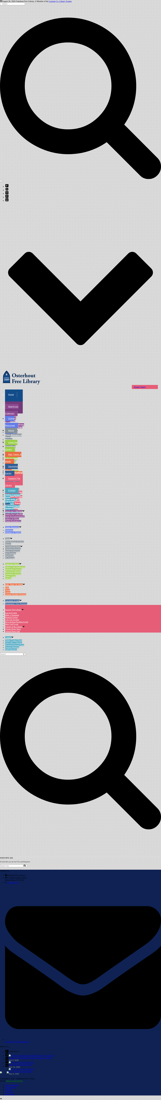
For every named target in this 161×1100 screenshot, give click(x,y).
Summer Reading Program (15, 594)
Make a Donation (12, 615)
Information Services (13, 569)
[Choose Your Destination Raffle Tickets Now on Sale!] (31, 1056)
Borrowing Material (13, 572)
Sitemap (8, 1090)
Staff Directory (12, 512)
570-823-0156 (12, 883)
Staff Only (9, 1092)
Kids (7, 588)
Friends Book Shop (13, 629)
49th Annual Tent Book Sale (20, 1065)
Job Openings (10, 553)
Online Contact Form (12, 496)
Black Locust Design (14, 1081)
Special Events (11, 613)
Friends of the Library (13, 627)
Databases (9, 530)
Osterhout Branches (13, 549)
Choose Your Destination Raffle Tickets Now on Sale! (30, 1058)
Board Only (9, 1094)
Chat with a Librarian (11, 500)
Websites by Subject (11, 433)
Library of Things (12, 519)
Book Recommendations (15, 517)
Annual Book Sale (12, 631)
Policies (8, 578)
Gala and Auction (13, 496)
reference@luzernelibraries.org (17, 1042)
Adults (8, 470)
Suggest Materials (10, 509)
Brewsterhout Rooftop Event (16, 622)
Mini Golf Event (11, 624)
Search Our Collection (14, 514)
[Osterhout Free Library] (21, 386)
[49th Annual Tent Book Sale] (21, 1062)
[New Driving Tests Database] (21, 1069)
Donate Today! (140, 387)
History (8, 439)
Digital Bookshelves (13, 521)
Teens (7, 590)
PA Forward (10, 558)
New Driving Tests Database (20, 1071)
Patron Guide (10, 576)
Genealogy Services (13, 574)
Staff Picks (9, 556)
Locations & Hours (12, 547)
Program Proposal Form (12, 505)
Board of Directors (12, 551)
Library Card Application (15, 567)
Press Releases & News (13, 436)
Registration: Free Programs (16, 604)
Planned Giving (11, 617)
